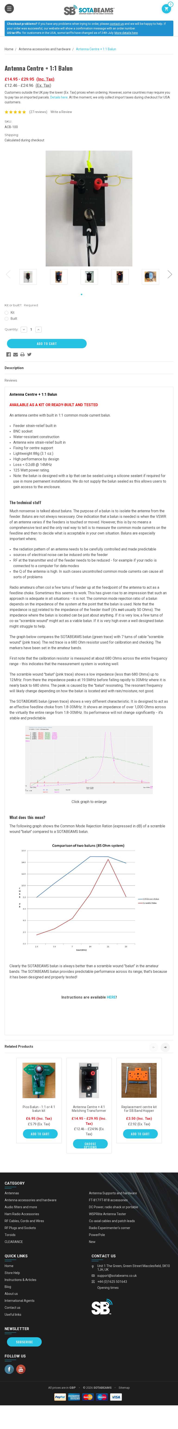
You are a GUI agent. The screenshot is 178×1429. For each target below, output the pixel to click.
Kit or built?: (21, 305)
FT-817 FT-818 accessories (108, 1200)
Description (14, 368)
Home (9, 49)
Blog (8, 1287)
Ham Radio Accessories (22, 1214)
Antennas (12, 1193)
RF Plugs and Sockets (20, 1228)
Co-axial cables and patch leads (112, 1221)
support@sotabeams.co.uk (117, 1275)
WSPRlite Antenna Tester (107, 1214)
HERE (111, 997)
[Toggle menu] (9, 8)
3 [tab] (96, 294)
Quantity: (11, 329)
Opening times (108, 1288)
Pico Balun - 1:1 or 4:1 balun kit (39, 1109)
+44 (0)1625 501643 (112, 1282)
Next (170, 274)
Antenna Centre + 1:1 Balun (96, 49)
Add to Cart (40, 1134)
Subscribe (24, 1341)
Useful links (13, 1314)
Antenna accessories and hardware (45, 49)
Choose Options (90, 1144)
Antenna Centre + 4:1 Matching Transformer (89, 1109)
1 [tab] (81, 294)
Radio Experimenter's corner (109, 1228)
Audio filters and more (21, 1207)
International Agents (20, 1301)
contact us (117, 23)
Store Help (12, 1273)
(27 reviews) (38, 112)
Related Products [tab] (19, 1046)
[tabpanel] (28, 277)
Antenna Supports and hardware (113, 1193)
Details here (59, 97)
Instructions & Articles (20, 1280)
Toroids (10, 1235)
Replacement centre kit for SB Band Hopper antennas (139, 1110)
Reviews (11, 380)
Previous (8, 274)
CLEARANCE (14, 1242)
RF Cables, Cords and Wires (24, 1221)
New (92, 1242)
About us (11, 1294)
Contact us (12, 1307)
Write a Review (61, 112)
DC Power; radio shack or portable (113, 1207)
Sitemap (124, 1387)
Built (14, 318)
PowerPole (97, 1235)
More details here (126, 33)
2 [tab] (89, 294)
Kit (12, 312)
